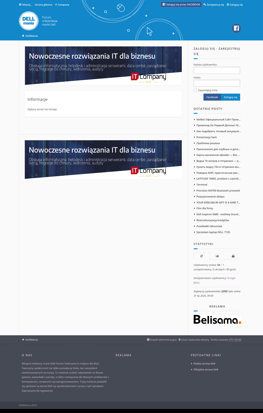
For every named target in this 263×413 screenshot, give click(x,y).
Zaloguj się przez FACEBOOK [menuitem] (183, 4)
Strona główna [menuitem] (43, 4)
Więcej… (27, 4)
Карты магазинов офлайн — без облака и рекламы (219, 155)
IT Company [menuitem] (62, 4)
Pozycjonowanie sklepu (210, 196)
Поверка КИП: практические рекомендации (219, 173)
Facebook (212, 97)
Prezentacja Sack (207, 137)
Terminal (202, 184)
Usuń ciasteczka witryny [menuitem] (195, 339)
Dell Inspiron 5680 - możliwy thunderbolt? (219, 214)
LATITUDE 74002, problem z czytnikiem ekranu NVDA (219, 178)
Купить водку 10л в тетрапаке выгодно (219, 167)
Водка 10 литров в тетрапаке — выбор (219, 161)
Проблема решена (208, 143)
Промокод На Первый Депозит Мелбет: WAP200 (219, 125)
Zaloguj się (204, 49)
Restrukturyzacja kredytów (213, 220)
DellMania (32, 339)
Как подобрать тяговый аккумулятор (219, 131)
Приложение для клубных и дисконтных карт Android (219, 149)
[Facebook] (236, 28)
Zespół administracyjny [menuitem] (163, 339)
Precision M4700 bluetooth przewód (218, 190)
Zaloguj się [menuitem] (236, 4)
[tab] (201, 256)
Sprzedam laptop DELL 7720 (213, 232)
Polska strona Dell (204, 363)
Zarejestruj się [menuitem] (215, 4)
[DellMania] (38, 21)
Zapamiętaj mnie (207, 90)
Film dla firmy (205, 208)
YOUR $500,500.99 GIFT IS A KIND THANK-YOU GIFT (219, 202)
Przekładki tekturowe (209, 226)
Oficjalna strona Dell (206, 369)
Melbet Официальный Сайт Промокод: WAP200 (219, 119)
